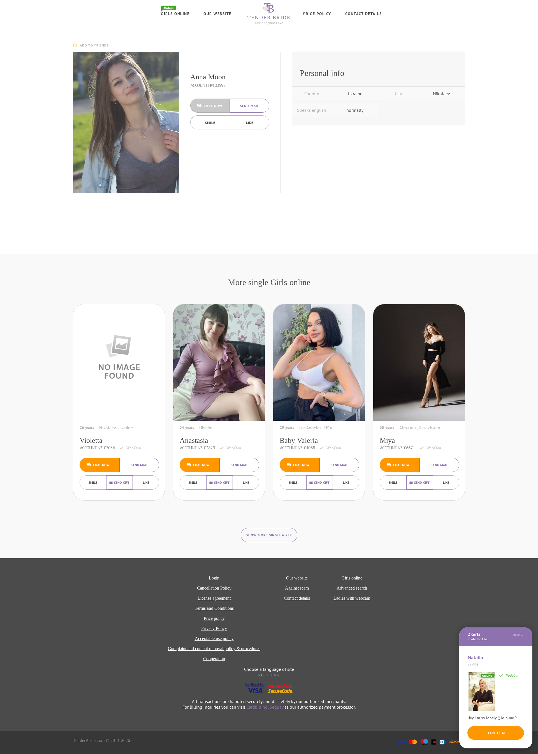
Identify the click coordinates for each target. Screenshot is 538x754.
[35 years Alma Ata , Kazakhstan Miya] (419, 362)
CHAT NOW (213, 106)
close (516, 635)
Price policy (317, 13)
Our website (217, 13)
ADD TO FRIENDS (94, 45)
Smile (210, 122)
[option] (126, 122)
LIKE (249, 122)
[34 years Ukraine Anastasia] (219, 362)
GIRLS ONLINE (175, 13)
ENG (275, 675)
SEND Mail (249, 106)
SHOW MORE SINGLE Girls (269, 535)
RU (261, 675)
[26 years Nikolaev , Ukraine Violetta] (119, 362)
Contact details (363, 13)
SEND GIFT (121, 482)
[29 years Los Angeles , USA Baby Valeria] (319, 362)
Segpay (276, 707)
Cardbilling (257, 707)
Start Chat (496, 733)
